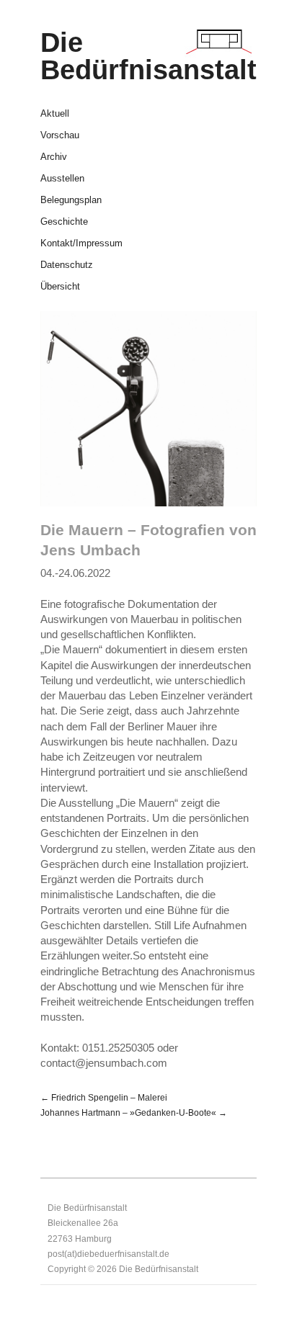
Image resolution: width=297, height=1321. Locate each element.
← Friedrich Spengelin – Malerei (103, 1097)
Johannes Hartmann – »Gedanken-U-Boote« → (133, 1112)
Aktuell (54, 114)
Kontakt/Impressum (81, 243)
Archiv (53, 157)
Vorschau (59, 135)
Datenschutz (66, 265)
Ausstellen (62, 179)
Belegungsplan (71, 200)
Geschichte (64, 222)
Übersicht (60, 287)
